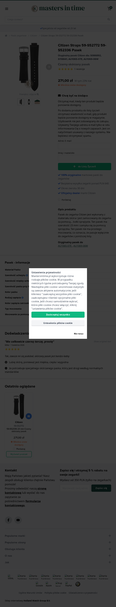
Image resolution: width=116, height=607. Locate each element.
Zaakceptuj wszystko (58, 314)
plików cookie (48, 279)
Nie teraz (78, 333)
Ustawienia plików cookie (58, 323)
